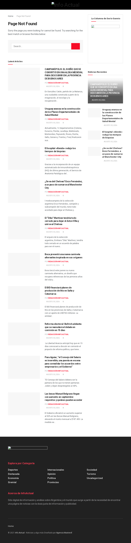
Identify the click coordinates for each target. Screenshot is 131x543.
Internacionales (55, 470)
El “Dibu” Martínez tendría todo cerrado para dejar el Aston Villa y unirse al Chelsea (62, 221)
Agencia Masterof (64, 533)
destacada (13, 474)
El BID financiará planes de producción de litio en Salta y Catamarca (59, 290)
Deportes (13, 470)
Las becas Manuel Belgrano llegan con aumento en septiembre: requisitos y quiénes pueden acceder (63, 396)
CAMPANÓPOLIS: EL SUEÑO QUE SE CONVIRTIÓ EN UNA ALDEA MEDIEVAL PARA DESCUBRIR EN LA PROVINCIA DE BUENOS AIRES (105, 90)
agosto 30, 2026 (53, 86)
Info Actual (20, 533)
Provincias (53, 482)
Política (51, 478)
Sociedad (92, 470)
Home (10, 16)
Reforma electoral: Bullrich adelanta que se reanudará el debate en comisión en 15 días (63, 327)
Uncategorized (95, 478)
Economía (13, 478)
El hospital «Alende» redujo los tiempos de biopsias (112, 135)
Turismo (91, 474)
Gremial (12, 482)
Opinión (51, 474)
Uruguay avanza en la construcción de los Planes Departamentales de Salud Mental (62, 111)
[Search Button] (75, 46)
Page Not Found (24, 16)
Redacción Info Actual (58, 83)
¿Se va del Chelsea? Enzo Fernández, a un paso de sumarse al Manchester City (63, 184)
